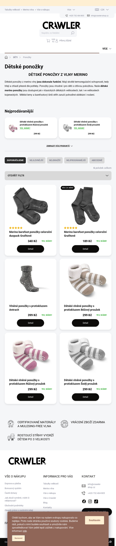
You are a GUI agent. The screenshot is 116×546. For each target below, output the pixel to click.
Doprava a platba (13, 483)
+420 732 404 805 (96, 493)
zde (25, 531)
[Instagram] (90, 501)
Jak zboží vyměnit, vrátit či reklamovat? (17, 499)
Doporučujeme (15, 160)
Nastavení (18, 538)
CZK (103, 9)
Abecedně (97, 160)
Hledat (72, 33)
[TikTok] (96, 501)
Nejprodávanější (76, 160)
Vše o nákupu (43, 9)
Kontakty (47, 507)
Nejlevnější (36, 160)
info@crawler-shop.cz (94, 485)
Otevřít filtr (16, 175)
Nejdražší (54, 160)
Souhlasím (94, 520)
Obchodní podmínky (14, 505)
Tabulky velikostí (12, 9)
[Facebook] (84, 501)
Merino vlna (28, 9)
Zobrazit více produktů (58, 146)
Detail (30, 249)
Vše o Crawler (49, 498)
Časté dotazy (11, 493)
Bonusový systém (13, 488)
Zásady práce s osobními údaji (19, 510)
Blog (45, 502)
